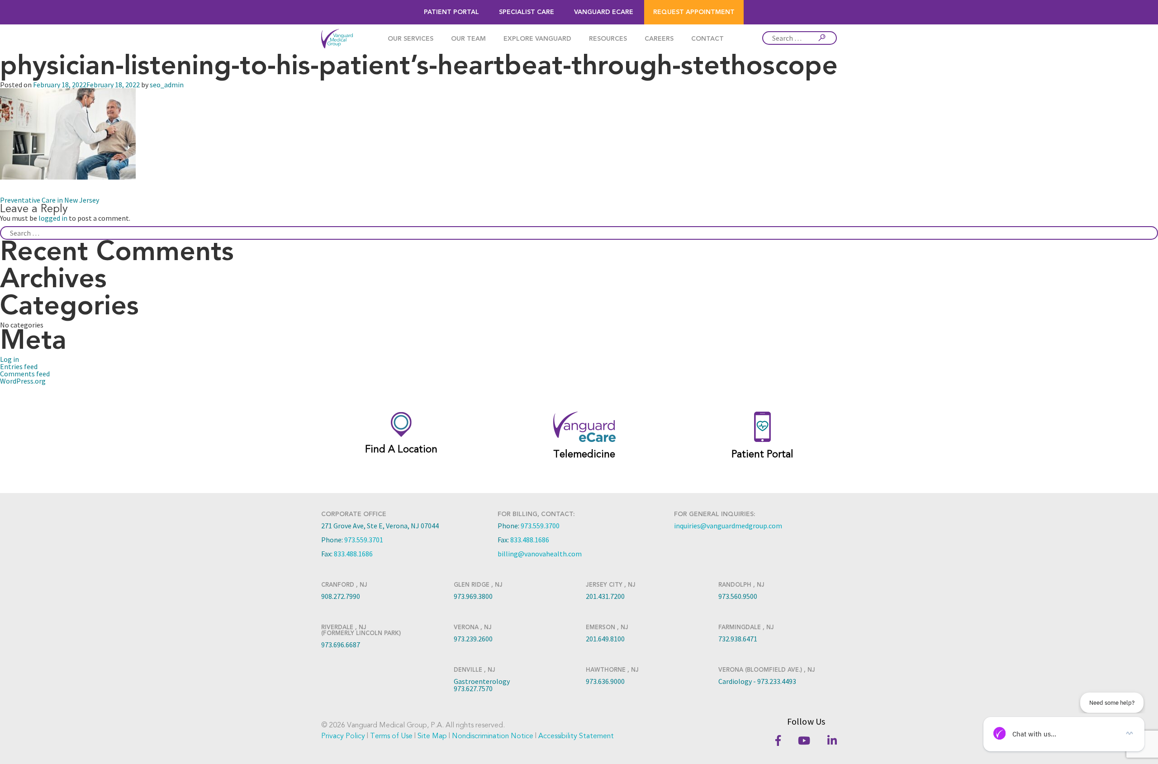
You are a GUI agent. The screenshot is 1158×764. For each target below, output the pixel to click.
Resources (608, 39)
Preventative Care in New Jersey (49, 199)
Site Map (432, 735)
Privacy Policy (343, 735)
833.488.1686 (353, 553)
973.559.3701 (363, 539)
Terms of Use (391, 735)
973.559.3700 (540, 525)
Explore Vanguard (537, 39)
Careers (659, 39)
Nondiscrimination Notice (492, 735)
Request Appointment (694, 12)
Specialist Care (526, 12)
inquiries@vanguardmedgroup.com (728, 525)
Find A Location (401, 449)
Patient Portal (451, 12)
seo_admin (167, 84)
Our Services (410, 39)
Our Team (468, 39)
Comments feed (25, 373)
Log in (9, 359)
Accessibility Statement (576, 735)
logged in (52, 218)
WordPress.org (23, 380)
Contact (707, 39)
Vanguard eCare (603, 12)
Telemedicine (584, 454)
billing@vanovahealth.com (540, 553)
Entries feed (19, 366)
